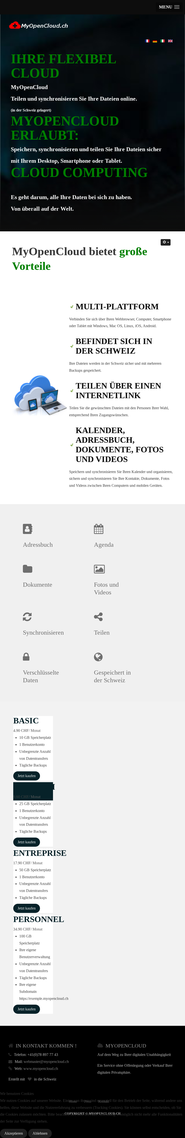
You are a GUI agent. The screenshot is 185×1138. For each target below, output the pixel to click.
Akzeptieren (13, 1133)
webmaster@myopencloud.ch (46, 1062)
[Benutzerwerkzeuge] (166, 242)
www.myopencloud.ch (40, 1068)
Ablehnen (40, 1133)
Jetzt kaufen (27, 776)
